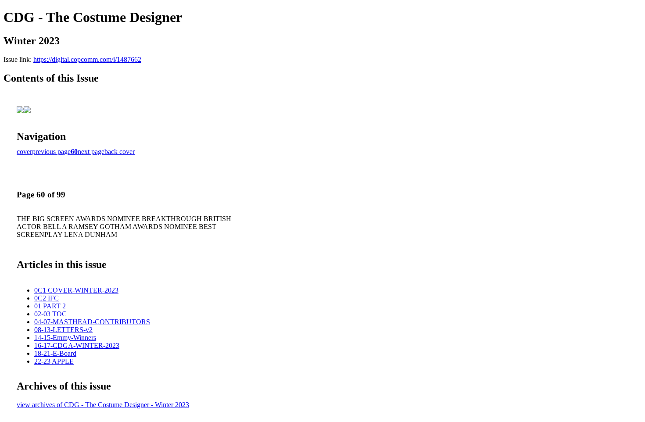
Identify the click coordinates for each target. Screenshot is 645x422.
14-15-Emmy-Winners (65, 337)
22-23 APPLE (54, 361)
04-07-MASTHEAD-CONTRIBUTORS (92, 321)
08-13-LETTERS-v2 (63, 329)
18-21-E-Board (55, 353)
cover (24, 151)
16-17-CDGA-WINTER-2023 (76, 345)
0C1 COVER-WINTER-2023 (76, 290)
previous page (51, 151)
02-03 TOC (50, 314)
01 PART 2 (50, 306)
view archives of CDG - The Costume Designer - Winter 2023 (103, 404)
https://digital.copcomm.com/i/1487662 (87, 59)
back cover (119, 151)
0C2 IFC (46, 298)
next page (91, 151)
